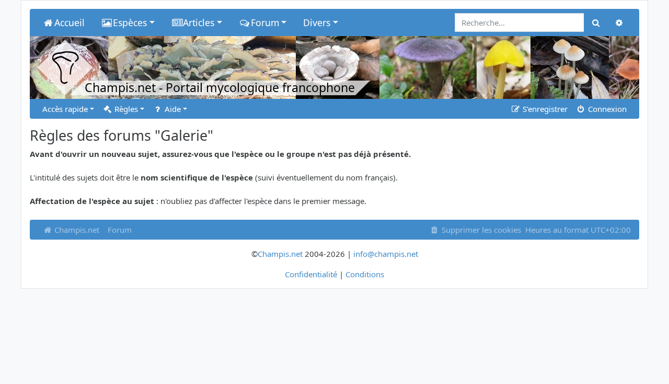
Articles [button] (198, 22)
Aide (172, 109)
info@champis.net (385, 254)
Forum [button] (265, 22)
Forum (120, 229)
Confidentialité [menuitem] (311, 274)
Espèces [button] (130, 22)
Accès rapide (65, 109)
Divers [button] (316, 22)
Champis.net (75, 229)
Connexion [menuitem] (606, 109)
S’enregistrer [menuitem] (544, 109)
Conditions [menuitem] (364, 274)
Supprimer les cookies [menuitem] (480, 229)
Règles (125, 109)
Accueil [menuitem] (69, 22)
